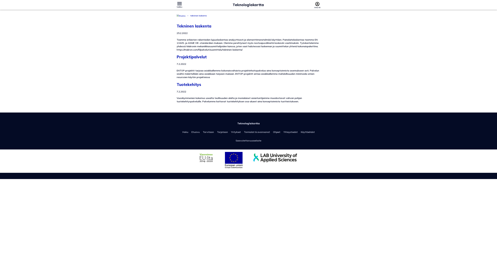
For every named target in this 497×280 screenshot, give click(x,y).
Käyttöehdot (308, 132)
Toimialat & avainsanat (257, 132)
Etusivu (195, 132)
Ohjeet (276, 132)
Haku (185, 132)
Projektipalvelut (192, 56)
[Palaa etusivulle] (181, 16)
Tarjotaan (222, 132)
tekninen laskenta (198, 16)
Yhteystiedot (290, 132)
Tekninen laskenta (194, 26)
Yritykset (236, 132)
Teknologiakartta (248, 5)
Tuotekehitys (189, 84)
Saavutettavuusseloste (248, 140)
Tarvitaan (208, 132)
